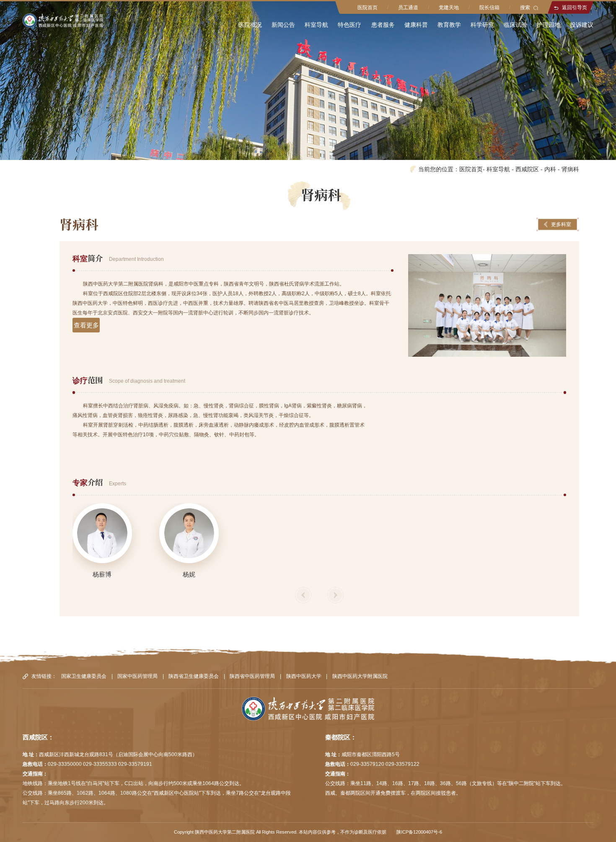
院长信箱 (489, 7)
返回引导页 (574, 7)
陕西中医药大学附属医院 (360, 676)
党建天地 (449, 7)
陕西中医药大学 (303, 676)
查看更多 (86, 325)
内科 (550, 169)
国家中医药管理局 (137, 676)
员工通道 (408, 7)
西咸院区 (527, 169)
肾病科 (570, 169)
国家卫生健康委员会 (83, 676)
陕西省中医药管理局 (252, 676)
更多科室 (561, 224)
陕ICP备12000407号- (417, 831)
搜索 (525, 7)
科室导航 (498, 169)
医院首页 (367, 7)
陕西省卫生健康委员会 (193, 676)
